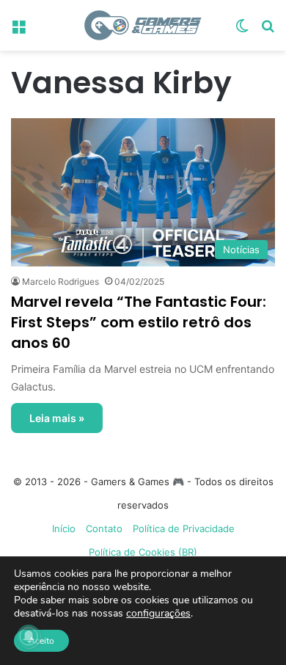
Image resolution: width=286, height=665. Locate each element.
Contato (104, 528)
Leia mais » (56, 418)
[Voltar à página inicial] (143, 25)
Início (64, 528)
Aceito (41, 641)
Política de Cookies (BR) (143, 552)
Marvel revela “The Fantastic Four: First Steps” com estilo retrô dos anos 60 (138, 322)
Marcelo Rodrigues (60, 281)
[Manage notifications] (28, 636)
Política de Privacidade (184, 528)
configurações (158, 613)
